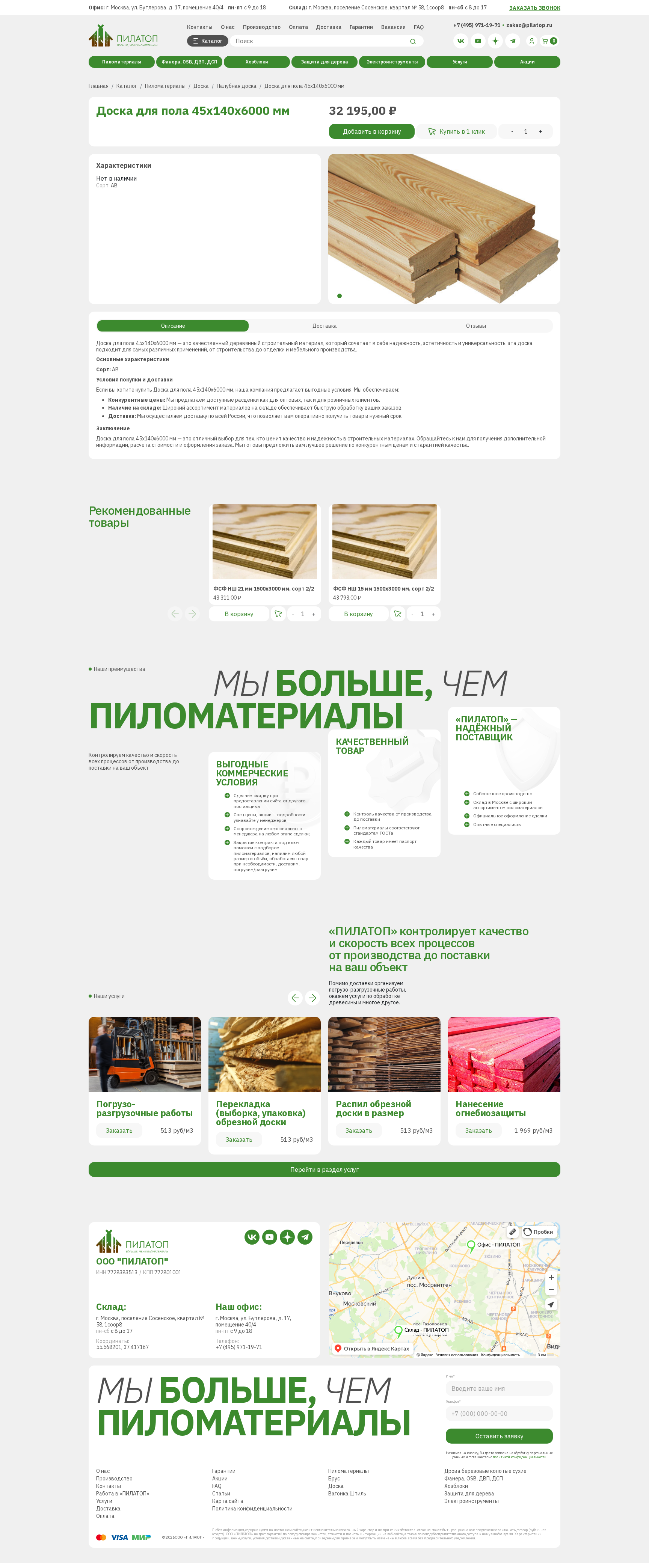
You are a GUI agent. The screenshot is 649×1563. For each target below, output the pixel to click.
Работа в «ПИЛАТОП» (122, 1493)
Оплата (298, 27)
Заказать (119, 1130)
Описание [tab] (173, 326)
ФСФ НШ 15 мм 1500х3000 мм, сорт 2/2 (383, 589)
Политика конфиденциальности (252, 1508)
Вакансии (393, 27)
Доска (201, 86)
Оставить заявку (499, 1436)
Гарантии (361, 27)
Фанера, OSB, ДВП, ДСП (189, 62)
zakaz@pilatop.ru (529, 25)
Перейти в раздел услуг (324, 1169)
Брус (334, 1478)
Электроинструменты (392, 62)
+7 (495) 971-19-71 (476, 25)
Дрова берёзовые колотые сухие (485, 1471)
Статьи (221, 1493)
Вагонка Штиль (347, 1493)
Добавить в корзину (372, 131)
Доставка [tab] (324, 326)
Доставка (328, 27)
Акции (527, 62)
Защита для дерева (324, 62)
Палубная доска (237, 86)
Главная (99, 86)
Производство (262, 27)
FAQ (419, 27)
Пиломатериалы (121, 62)
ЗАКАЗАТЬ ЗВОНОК (534, 8)
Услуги (460, 62)
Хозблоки (257, 62)
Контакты (200, 27)
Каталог (126, 86)
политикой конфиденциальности (519, 1457)
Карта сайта (227, 1501)
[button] (339, 296)
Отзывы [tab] (476, 326)
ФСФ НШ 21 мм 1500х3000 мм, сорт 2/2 (263, 589)
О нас (228, 27)
